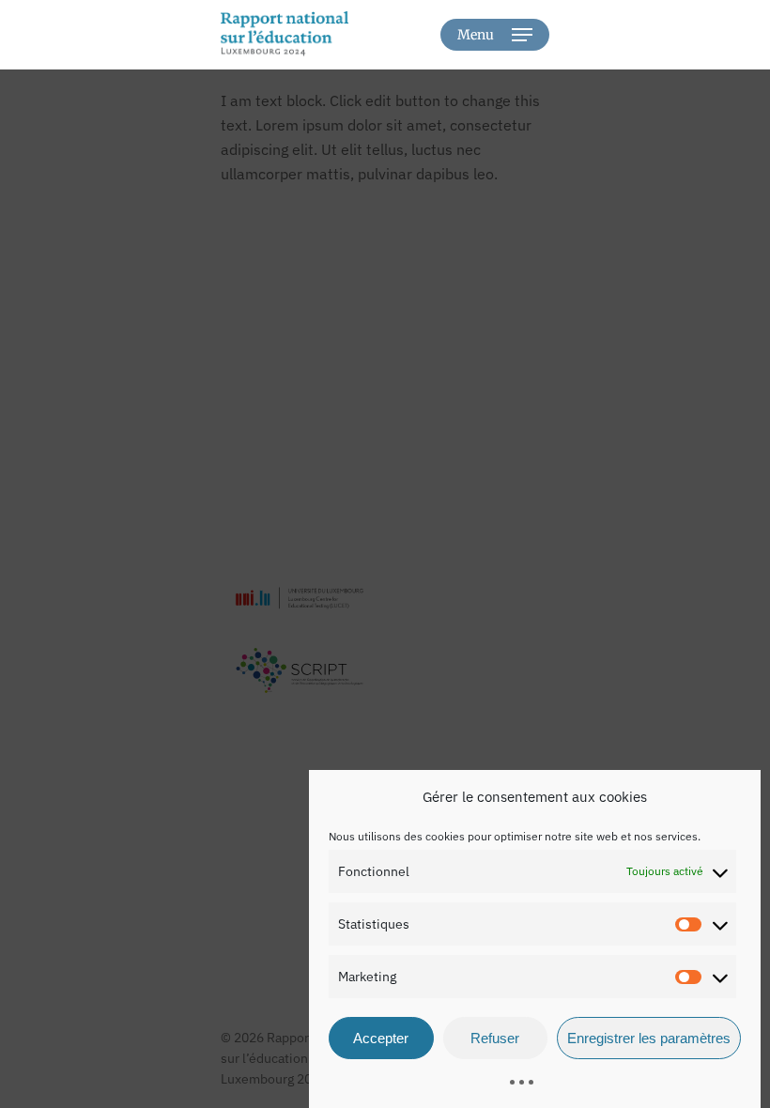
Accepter (380, 1038)
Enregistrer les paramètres (649, 1038)
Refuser (494, 1038)
